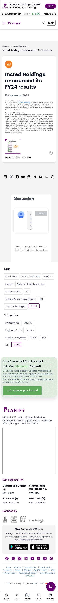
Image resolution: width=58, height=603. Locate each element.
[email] (41, 177)
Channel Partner (30, 567)
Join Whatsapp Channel (22, 390)
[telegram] (35, 177)
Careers (18, 570)
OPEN (50, 6)
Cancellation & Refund (28, 573)
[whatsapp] (52, 177)
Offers (53, 570)
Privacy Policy (10, 573)
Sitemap (27, 570)
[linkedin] (5, 177)
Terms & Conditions (47, 573)
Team (8, 567)
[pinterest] (29, 177)
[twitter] (11, 177)
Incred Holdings (24, 102)
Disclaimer (30, 576)
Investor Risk (45, 567)
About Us (17, 567)
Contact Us (7, 570)
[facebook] (17, 177)
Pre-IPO (37, 570)
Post (41, 213)
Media (45, 570)
